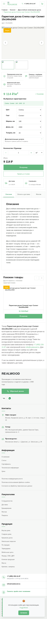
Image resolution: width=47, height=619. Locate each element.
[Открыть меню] (4, 3)
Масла (4, 563)
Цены (3, 471)
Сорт (7, 115)
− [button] (5, 153)
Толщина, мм (10, 133)
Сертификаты (6, 464)
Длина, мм (9, 127)
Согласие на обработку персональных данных (17, 486)
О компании (5, 457)
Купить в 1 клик (23, 174)
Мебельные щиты (7, 552)
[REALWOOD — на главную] (12, 4)
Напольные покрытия (9, 541)
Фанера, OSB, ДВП (8, 556)
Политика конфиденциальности (12, 479)
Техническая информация (10, 468)
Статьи (4, 460)
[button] (23, 42)
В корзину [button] (23, 167)
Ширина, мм (10, 121)
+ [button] (31, 153)
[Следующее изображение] (41, 42)
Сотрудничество (7, 501)
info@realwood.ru (32, 347)
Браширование (6, 508)
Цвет (7, 109)
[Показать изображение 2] (22, 65)
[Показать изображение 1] (8, 65)
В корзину (23, 316)
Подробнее (24, 608)
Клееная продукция (8, 559)
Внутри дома (6, 530)
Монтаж (4, 512)
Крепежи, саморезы (8, 566)
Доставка (5, 504)
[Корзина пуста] (42, 3)
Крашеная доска (7, 538)
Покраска (5, 515)
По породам (6, 545)
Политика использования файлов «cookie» (16, 482)
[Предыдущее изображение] (5, 42)
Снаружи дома (6, 534)
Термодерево (6, 548)
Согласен (23, 613)
